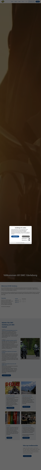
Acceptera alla (15, 236)
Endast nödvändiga (26, 236)
